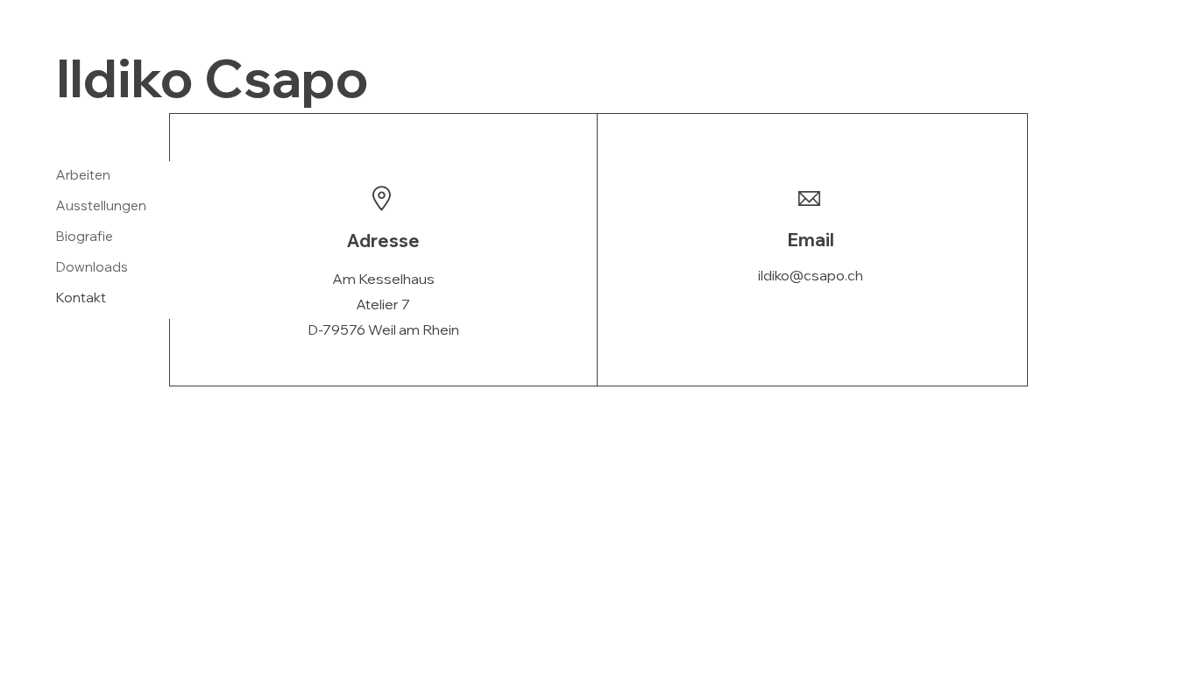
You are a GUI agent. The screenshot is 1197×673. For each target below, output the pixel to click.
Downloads (92, 267)
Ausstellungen (101, 205)
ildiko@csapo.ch (810, 275)
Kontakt (81, 297)
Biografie (84, 236)
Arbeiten (83, 174)
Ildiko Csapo (212, 77)
